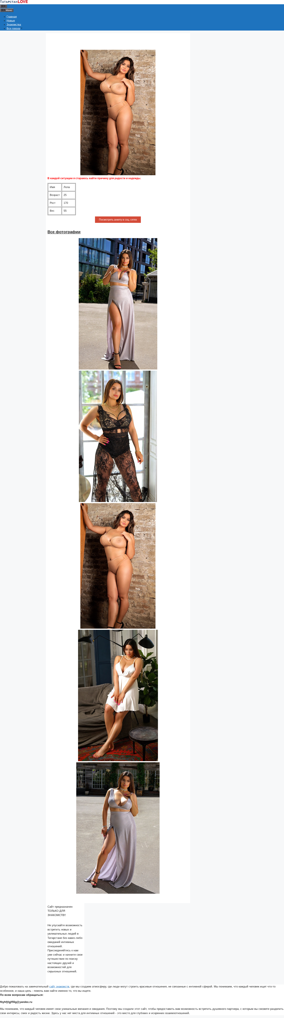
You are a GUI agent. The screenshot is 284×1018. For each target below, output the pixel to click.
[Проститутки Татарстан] (14, 2)
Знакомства (14, 24)
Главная (12, 16)
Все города (13, 28)
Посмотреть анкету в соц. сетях (118, 219)
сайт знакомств (59, 986)
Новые (11, 20)
